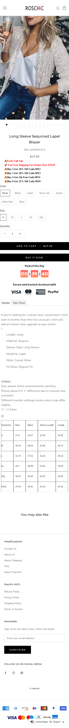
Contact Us (10, 548)
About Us (9, 554)
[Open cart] (64, 8)
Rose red (44, 193)
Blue (21, 201)
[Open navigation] (5, 8)
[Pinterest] (22, 673)
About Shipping (13, 560)
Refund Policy (11, 591)
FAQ (6, 566)
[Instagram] (13, 673)
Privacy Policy (11, 597)
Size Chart (19, 303)
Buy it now (35, 257)
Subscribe (17, 649)
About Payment (13, 572)
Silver (5, 193)
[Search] (58, 8)
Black (18, 193)
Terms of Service (13, 609)
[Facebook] (5, 673)
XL (31, 217)
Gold (30, 193)
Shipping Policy (12, 603)
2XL (41, 217)
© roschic (35, 688)
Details (6, 303)
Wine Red (7, 201)
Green (59, 193)
